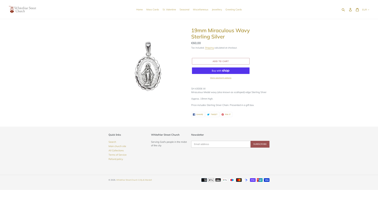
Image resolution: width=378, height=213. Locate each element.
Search (112, 141)
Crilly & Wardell (145, 180)
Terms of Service (118, 154)
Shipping (209, 47)
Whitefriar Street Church (127, 180)
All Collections (116, 150)
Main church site (117, 146)
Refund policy (116, 159)
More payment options (220, 77)
